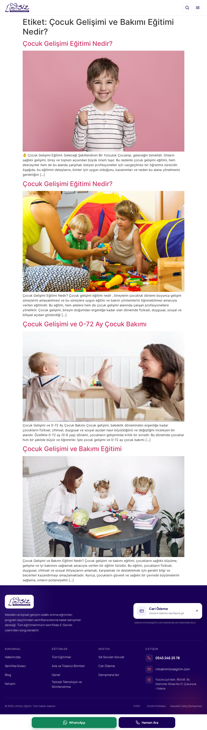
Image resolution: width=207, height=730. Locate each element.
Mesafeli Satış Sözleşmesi (186, 706)
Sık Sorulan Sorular (111, 657)
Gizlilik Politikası (156, 706)
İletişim (10, 684)
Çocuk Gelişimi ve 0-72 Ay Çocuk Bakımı (85, 324)
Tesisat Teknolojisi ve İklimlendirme (67, 684)
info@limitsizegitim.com (172, 669)
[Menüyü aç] (197, 7)
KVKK (137, 706)
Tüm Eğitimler (61, 657)
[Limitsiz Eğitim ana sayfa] (17, 8)
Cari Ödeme (106, 666)
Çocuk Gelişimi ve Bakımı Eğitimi (72, 449)
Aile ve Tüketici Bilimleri (68, 666)
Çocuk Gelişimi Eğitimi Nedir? (68, 43)
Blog (8, 675)
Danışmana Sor (108, 675)
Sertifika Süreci (15, 666)
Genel (56, 675)
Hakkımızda (12, 657)
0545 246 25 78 (167, 658)
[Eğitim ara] (187, 7)
